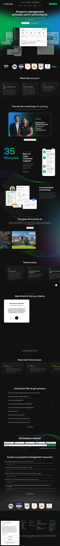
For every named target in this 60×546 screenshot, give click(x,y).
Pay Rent (29, 2)
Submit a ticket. (53, 448)
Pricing (25, 5)
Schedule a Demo (53, 3)
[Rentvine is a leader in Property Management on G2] (28, 67)
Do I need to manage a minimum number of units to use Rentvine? (24, 393)
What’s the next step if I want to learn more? (19, 422)
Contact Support (32, 525)
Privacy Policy (51, 530)
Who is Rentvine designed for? (15, 400)
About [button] (40, 5)
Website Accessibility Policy (47, 536)
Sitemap (50, 531)
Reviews (29, 5)
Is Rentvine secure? (13, 411)
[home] (8, 4)
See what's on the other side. (30, 139)
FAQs (30, 524)
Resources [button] (35, 5)
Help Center (31, 522)
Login (24, 2)
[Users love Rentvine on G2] (41, 66)
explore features (34, 23)
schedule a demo (25, 23)
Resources (23, 528)
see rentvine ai (30, 227)
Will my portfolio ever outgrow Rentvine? (18, 396)
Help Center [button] (36, 2)
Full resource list (30, 493)
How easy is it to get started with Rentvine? (19, 418)
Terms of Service (52, 524)
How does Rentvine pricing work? (16, 415)
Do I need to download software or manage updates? (21, 407)
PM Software (23, 522)
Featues (22, 524)
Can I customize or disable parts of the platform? (20, 404)
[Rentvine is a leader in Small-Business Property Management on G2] (34, 67)
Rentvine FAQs (30, 426)
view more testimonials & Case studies (30, 350)
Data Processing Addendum (52, 528)
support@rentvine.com (38, 536)
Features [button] (20, 5)
